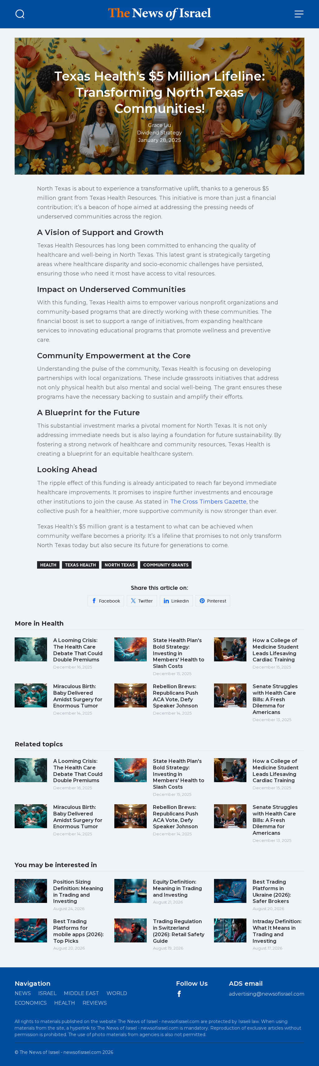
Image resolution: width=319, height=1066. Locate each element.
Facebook (109, 601)
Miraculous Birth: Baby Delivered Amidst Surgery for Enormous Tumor (77, 696)
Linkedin (180, 601)
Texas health (80, 565)
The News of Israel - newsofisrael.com (60, 1052)
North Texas (120, 565)
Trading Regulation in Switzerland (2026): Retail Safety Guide (178, 931)
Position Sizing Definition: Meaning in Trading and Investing (78, 891)
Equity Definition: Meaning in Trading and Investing (177, 888)
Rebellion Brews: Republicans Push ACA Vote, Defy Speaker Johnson (175, 696)
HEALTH (64, 1003)
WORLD (117, 993)
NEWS (23, 993)
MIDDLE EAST (81, 993)
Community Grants (165, 565)
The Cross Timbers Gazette (208, 501)
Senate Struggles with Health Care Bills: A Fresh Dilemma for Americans (275, 699)
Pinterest (216, 601)
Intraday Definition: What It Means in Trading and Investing (277, 931)
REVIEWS (95, 1003)
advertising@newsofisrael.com (266, 994)
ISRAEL (47, 993)
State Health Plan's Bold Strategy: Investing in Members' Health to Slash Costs (178, 653)
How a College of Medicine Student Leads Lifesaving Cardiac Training (275, 650)
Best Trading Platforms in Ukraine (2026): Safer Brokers (272, 891)
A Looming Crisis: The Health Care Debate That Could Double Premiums (77, 650)
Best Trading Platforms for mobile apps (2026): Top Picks (78, 931)
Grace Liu (159, 125)
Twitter (145, 601)
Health (48, 565)
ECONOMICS (31, 1003)
